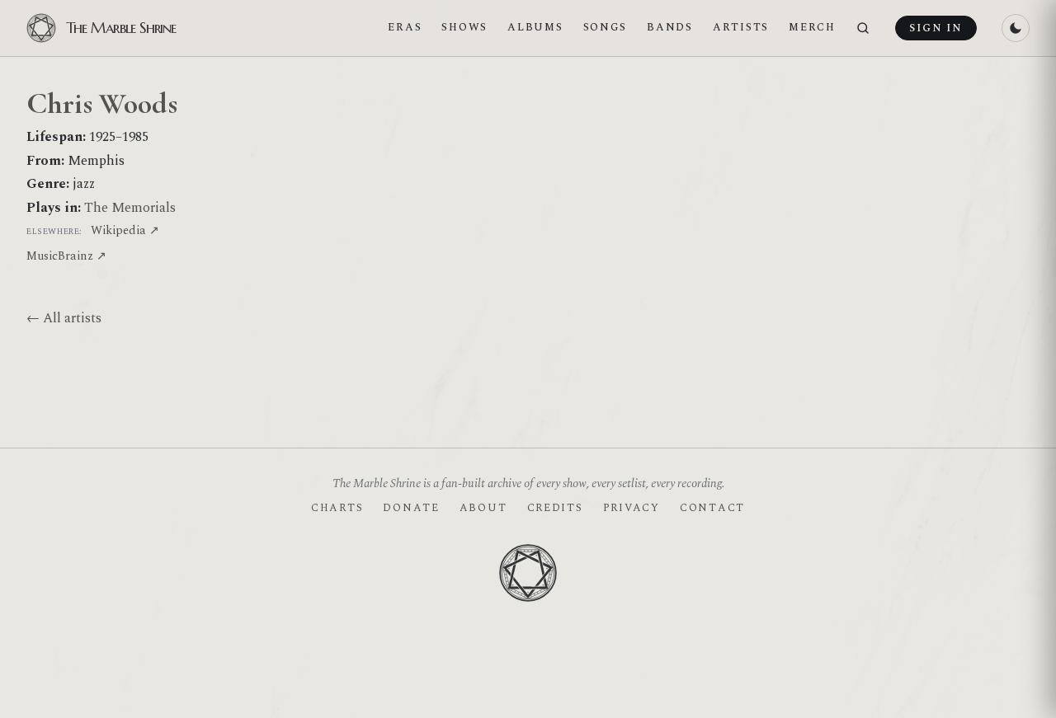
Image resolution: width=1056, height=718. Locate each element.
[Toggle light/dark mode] (1016, 28)
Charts (337, 508)
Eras (405, 27)
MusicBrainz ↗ (66, 256)
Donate (411, 508)
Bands (670, 27)
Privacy (631, 508)
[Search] (863, 28)
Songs (605, 27)
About (483, 508)
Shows (464, 27)
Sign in (935, 28)
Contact (712, 508)
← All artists (63, 318)
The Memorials (130, 207)
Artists (741, 27)
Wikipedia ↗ (125, 230)
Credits (555, 508)
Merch (812, 27)
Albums (535, 27)
